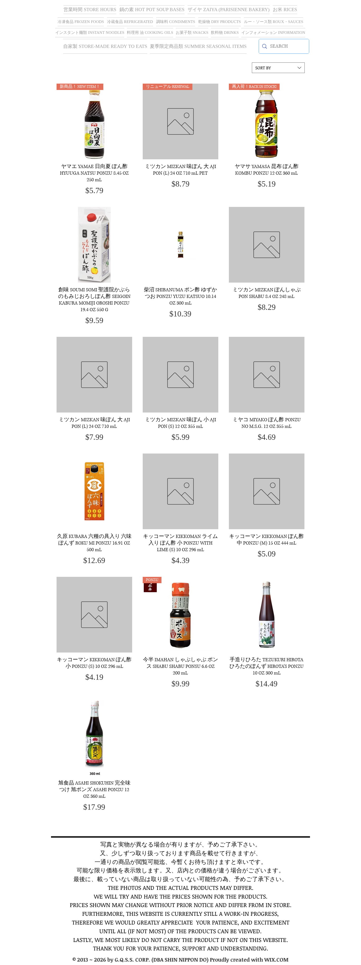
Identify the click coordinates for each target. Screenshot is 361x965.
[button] (228, 9)
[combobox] (278, 67)
